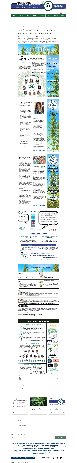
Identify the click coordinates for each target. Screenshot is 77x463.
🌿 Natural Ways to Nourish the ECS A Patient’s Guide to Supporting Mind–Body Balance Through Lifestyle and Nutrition (56, 408)
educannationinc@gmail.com (23, 458)
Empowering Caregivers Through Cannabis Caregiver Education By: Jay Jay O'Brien (38, 408)
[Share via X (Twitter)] (20, 385)
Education (25, 18)
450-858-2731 (44, 458)
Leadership (19, 18)
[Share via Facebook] (18, 385)
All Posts (13, 18)
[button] (65, 8)
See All (64, 394)
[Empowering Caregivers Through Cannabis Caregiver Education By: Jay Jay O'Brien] (38, 401)
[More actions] (58, 26)
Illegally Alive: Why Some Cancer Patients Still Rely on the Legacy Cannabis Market (20, 399)
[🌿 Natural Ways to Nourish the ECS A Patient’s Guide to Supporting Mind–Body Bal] (57, 401)
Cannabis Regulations (33, 18)
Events (40, 18)
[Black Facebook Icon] (57, 457)
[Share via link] (26, 385)
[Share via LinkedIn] (23, 385)
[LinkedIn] (61, 457)
